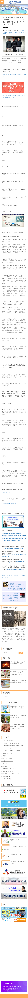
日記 (2, 763)
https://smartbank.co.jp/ (9, 503)
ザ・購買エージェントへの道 (9, 743)
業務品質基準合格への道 (7, 768)
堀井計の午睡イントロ (7, 761)
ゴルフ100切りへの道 (7, 740)
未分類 (3, 766)
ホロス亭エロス (5, 753)
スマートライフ (5, 748)
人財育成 (14, 32)
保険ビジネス (20, 32)
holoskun (11, 644)
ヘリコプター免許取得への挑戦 (9, 750)
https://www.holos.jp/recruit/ (14, 548)
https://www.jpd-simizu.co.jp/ (15, 569)
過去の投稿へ (5, 696)
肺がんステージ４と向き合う (9, 773)
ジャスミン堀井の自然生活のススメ (10, 745)
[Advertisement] (14, 937)
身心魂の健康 (5, 778)
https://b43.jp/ (6, 492)
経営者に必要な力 (7, 33)
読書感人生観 (5, 776)
